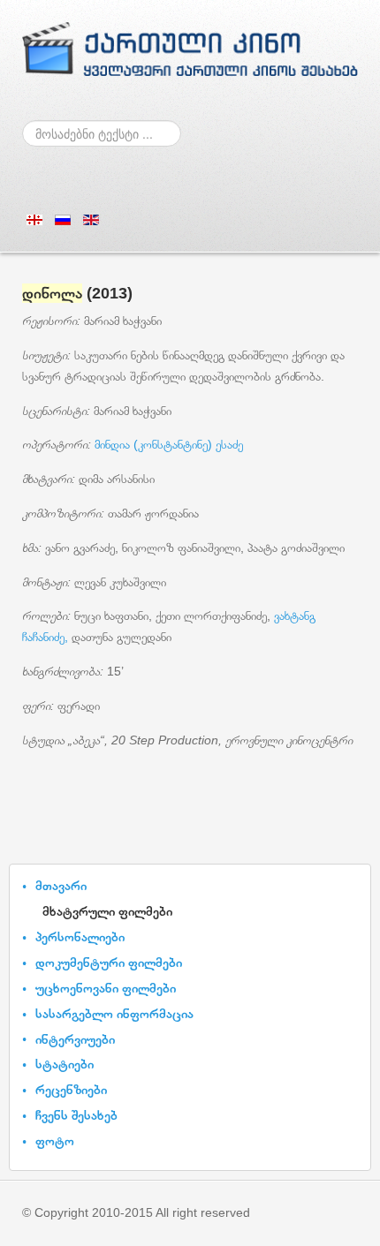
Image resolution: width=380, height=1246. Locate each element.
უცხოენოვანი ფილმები (105, 987)
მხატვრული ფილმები (107, 910)
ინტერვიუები (75, 1038)
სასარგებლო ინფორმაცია (114, 1013)
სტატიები (64, 1063)
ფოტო (54, 1140)
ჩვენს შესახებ (76, 1114)
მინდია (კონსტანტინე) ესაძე (169, 444)
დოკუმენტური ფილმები (108, 962)
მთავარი (61, 885)
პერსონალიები (80, 936)
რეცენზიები (71, 1089)
